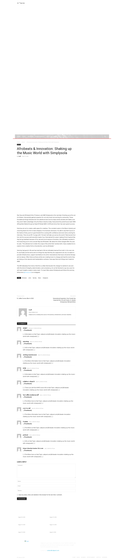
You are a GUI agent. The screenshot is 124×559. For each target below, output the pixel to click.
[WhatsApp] (30, 160)
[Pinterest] (26, 160)
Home (18, 142)
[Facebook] (98, 3)
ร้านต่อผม (25, 421)
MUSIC (23, 142)
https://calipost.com (33, 312)
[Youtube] (106, 3)
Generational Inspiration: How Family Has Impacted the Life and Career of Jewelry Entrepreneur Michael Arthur (64, 300)
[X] (102, 3)
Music (39, 277)
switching (26, 341)
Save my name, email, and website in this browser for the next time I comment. (40, 494)
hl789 (24, 368)
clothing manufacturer (30, 355)
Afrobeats (24, 277)
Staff (19, 156)
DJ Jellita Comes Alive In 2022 (25, 298)
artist (30, 277)
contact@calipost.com (53, 550)
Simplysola (45, 277)
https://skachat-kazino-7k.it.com (33, 448)
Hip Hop (34, 277)
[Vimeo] (104, 3)
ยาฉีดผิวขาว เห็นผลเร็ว (29, 381)
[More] (34, 160)
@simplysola (27, 272)
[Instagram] (100, 3)
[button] (105, 136)
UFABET (25, 328)
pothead (25, 435)
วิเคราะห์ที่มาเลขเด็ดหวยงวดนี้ (31, 395)
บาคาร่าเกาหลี (26, 408)
